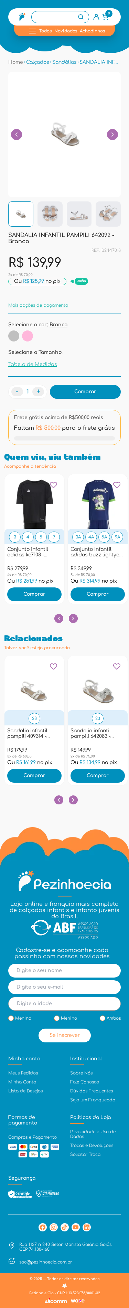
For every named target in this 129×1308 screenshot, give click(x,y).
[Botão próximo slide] (73, 618)
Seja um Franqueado (92, 1100)
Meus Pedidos (23, 1073)
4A (91, 537)
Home (15, 62)
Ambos (114, 1018)
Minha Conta (22, 1082)
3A (78, 537)
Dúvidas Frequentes (91, 1091)
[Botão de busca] (81, 17)
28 (34, 718)
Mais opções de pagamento (38, 305)
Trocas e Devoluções (91, 1145)
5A (104, 537)
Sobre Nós (81, 1073)
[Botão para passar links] (112, 134)
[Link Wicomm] (56, 1301)
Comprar (34, 594)
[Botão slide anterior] (59, 618)
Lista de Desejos (25, 1091)
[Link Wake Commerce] (78, 1300)
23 (97, 718)
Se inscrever (65, 1035)
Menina (23, 1018)
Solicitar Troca (85, 1154)
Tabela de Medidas (32, 364)
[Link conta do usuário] (96, 16)
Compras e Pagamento (32, 1137)
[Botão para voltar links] (16, 134)
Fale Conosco (84, 1082)
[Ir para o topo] (117, 1246)
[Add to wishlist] (53, 487)
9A (117, 537)
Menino (69, 1018)
